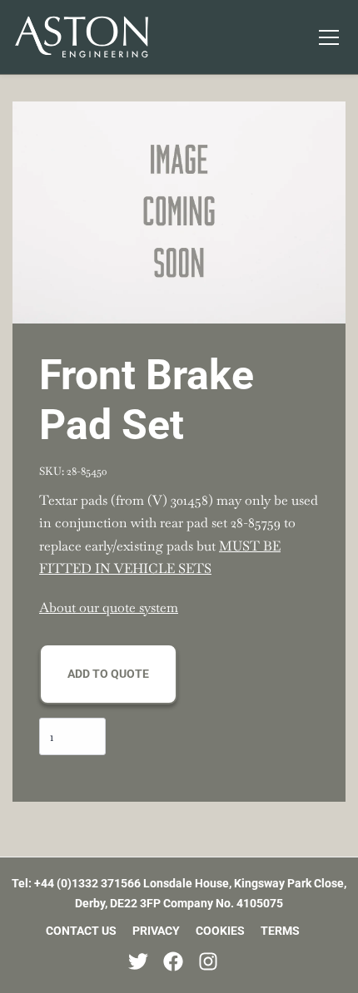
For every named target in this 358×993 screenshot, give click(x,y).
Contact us (81, 930)
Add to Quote (108, 673)
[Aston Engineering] (81, 36)
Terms (280, 930)
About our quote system (108, 607)
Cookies (220, 930)
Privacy (156, 930)
